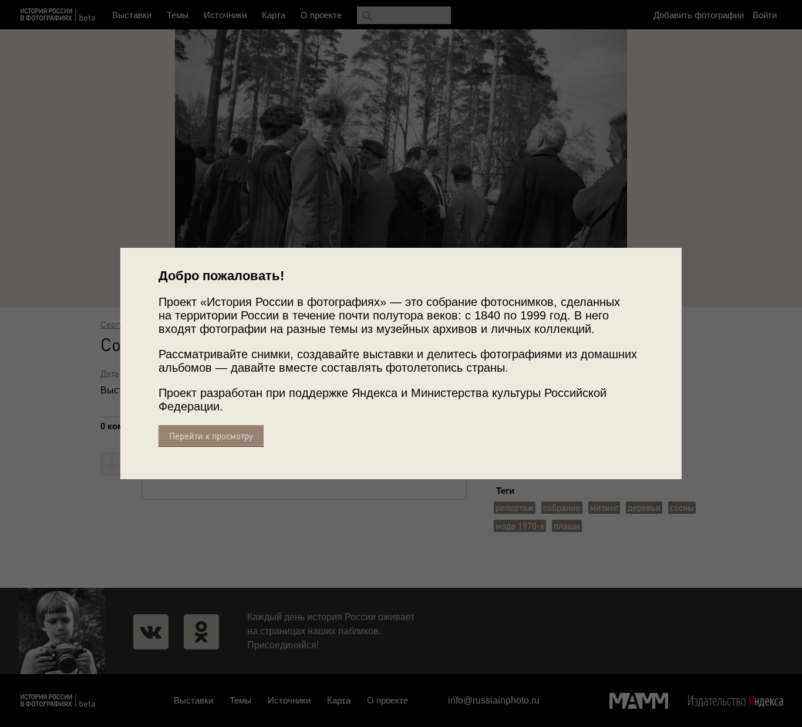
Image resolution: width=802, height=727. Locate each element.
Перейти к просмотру (211, 436)
